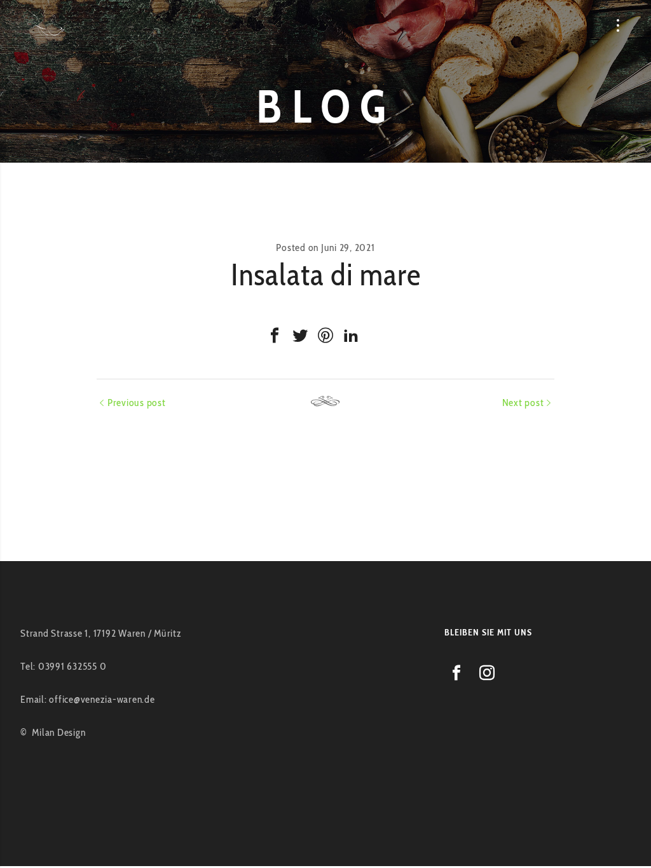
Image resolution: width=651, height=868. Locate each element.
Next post (523, 403)
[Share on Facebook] (274, 335)
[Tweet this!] (300, 335)
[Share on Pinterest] (325, 335)
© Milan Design (52, 732)
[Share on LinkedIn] (351, 335)
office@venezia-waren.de (101, 699)
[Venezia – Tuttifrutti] (49, 25)
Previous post (136, 403)
